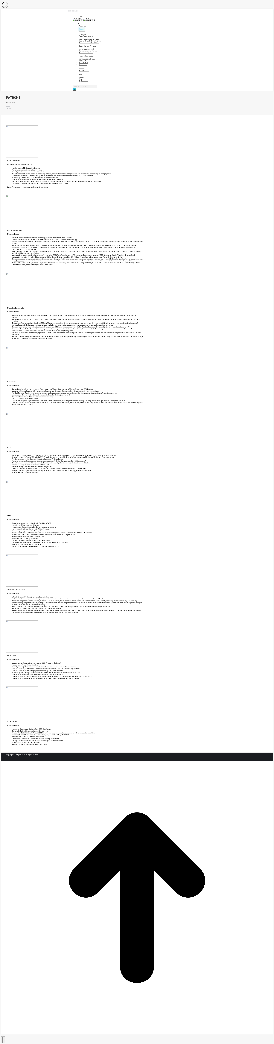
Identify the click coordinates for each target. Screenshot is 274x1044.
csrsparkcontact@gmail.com (38, 187)
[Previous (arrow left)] (2, 1039)
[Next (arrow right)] (4, 1039)
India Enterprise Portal (57, 259)
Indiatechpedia (19, 261)
